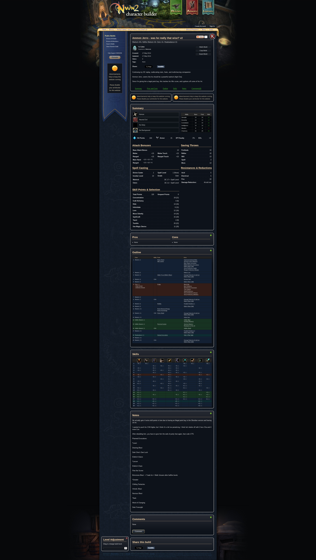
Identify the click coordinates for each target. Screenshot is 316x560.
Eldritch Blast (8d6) (189, 342)
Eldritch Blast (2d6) (189, 276)
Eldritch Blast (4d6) (189, 301)
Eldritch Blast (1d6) (189, 266)
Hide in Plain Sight (188, 335)
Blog (204, 29)
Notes (184, 88)
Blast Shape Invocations (190, 263)
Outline (165, 88)
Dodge (159, 284)
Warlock (135, 42)
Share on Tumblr (161, 66)
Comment (138, 531)
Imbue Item (187, 317)
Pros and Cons (152, 88)
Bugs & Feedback (192, 29)
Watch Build (203, 47)
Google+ (152, 553)
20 (125, 548)
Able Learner (160, 261)
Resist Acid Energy (162, 310)
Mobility (159, 303)
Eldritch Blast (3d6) (189, 281)
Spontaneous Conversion (190, 287)
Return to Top (203, 235)
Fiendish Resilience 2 (189, 331)
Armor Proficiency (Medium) (191, 294)
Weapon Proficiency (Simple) (191, 270)
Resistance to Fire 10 (189, 326)
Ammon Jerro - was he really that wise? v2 (132, 29)
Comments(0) (196, 88)
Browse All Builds (111, 38)
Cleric (159, 42)
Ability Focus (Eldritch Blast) (164, 275)
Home (104, 29)
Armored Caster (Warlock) (190, 261)
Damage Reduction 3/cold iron (191, 313)
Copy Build (203, 50)
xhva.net (128, 553)
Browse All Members (112, 41)
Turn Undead (187, 289)
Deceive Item (187, 279)
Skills (175, 88)
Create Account (200, 26)
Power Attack (160, 260)
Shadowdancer (169, 42)
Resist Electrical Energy (163, 308)
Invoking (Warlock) (189, 321)
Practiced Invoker (161, 324)
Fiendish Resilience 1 (189, 303)
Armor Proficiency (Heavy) (191, 292)
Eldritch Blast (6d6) (189, 314)
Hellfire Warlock (148, 42)
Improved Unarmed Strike (190, 260)
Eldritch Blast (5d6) (189, 306)
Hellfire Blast (187, 320)
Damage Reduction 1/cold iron (191, 275)
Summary (138, 88)
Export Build (203, 54)
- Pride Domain (139, 286)
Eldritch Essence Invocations (191, 265)
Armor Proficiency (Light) (190, 268)
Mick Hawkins (115, 553)
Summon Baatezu (188, 324)
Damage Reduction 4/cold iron (191, 340)
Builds (111, 29)
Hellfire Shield (187, 328)
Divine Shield (160, 313)
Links (211, 29)
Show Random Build (112, 46)
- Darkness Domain (140, 287)
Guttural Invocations (162, 335)
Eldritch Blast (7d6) (189, 332)
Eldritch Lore (187, 272)
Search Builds (110, 44)
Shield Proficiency (188, 291)
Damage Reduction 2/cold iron (191, 299)
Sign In (212, 26)
